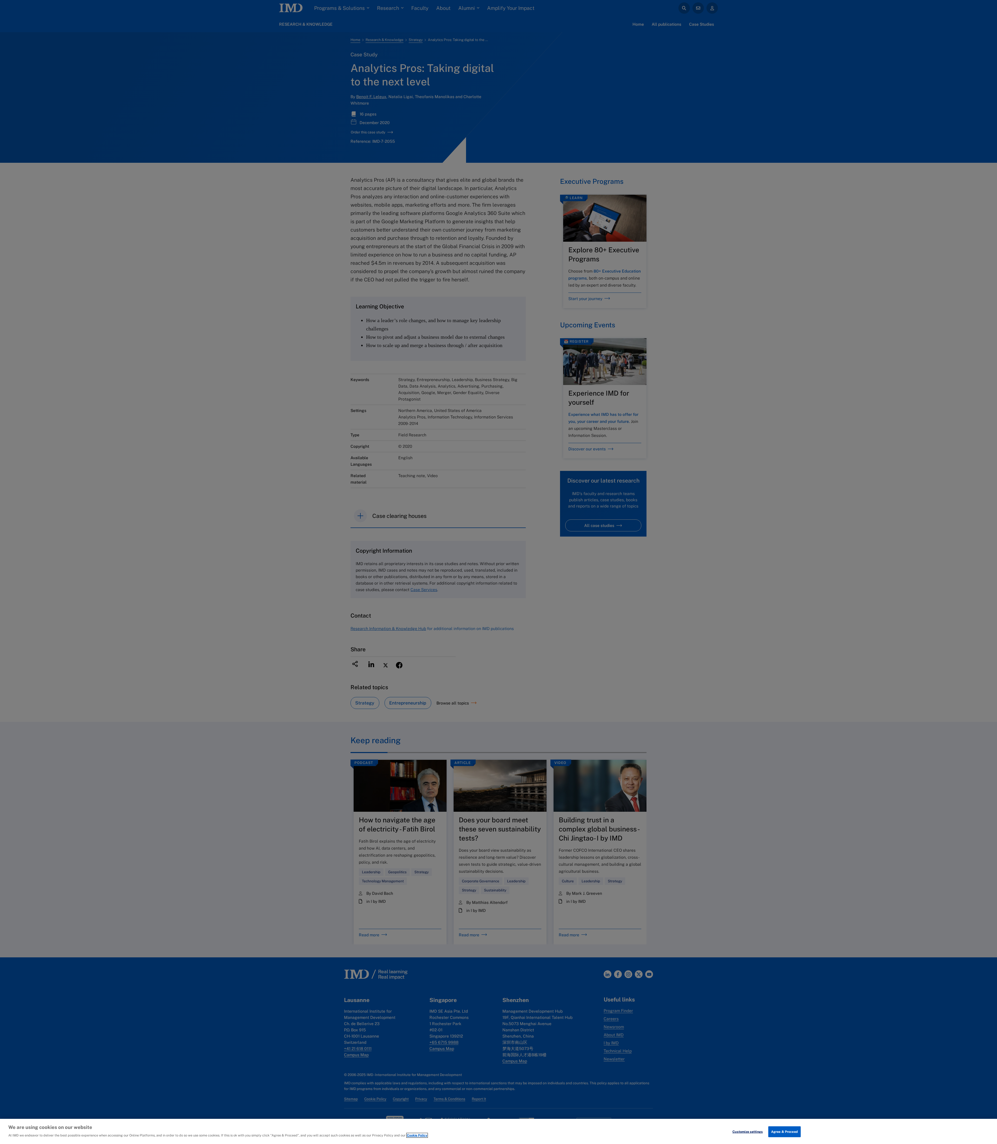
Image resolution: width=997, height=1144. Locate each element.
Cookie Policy (417, 1135)
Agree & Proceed (784, 1132)
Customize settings (747, 1132)
